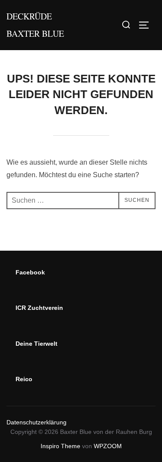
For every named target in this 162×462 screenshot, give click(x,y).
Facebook (30, 272)
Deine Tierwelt (36, 343)
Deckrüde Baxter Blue (35, 24)
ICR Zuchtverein (39, 307)
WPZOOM (108, 446)
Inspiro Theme (60, 446)
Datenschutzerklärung (36, 422)
